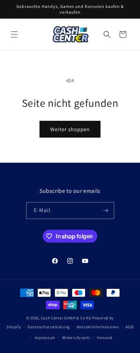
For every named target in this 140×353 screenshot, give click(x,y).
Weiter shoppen (70, 129)
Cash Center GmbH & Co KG (66, 317)
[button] (14, 34)
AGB (129, 326)
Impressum (44, 337)
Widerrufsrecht (76, 337)
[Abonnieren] (106, 210)
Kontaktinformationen (98, 326)
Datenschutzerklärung (49, 326)
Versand (104, 337)
